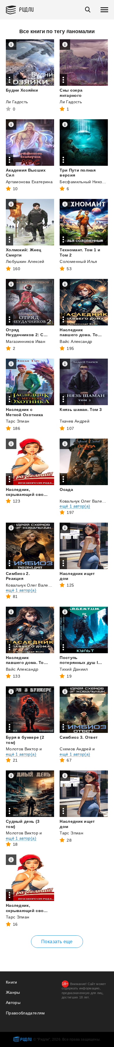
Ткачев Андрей (74, 421)
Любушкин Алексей (25, 261)
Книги (11, 982)
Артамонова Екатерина (29, 181)
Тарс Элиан (18, 421)
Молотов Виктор (22, 749)
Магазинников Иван (25, 341)
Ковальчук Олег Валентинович (36, 585)
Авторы (13, 1002)
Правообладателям (25, 1013)
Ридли (26, 9)
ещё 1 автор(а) (75, 506)
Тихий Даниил (74, 669)
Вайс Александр (76, 341)
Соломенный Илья (78, 261)
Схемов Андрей (75, 749)
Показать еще (57, 941)
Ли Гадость (17, 101)
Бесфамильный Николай (84, 181)
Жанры (13, 992)
